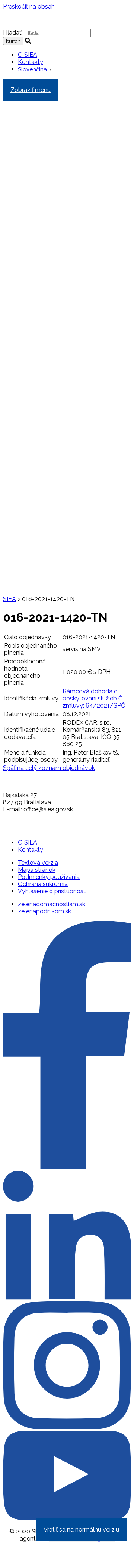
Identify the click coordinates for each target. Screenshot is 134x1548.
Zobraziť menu (30, 89)
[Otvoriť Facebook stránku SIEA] (67, 1167)
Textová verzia (38, 862)
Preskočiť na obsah (29, 6)
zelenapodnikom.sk (44, 911)
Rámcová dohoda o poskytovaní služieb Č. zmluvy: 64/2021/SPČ (94, 698)
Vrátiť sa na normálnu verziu (81, 1529)
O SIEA (27, 54)
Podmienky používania (49, 876)
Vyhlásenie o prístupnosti (52, 891)
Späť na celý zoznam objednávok (49, 767)
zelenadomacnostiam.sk (51, 904)
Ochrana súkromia (43, 884)
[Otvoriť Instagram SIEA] (67, 1427)
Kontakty (30, 61)
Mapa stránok (36, 869)
